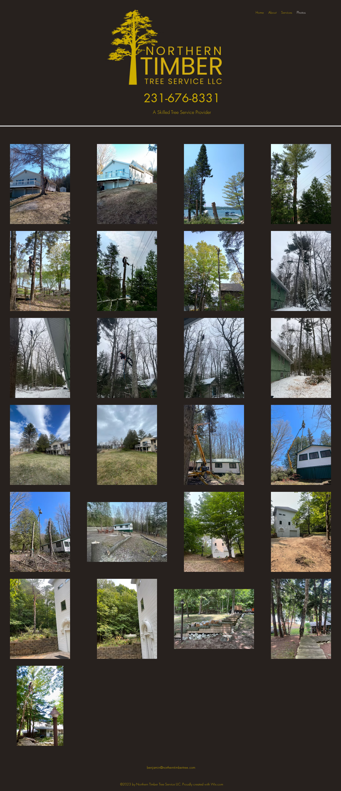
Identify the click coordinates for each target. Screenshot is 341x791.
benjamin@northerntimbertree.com (171, 767)
